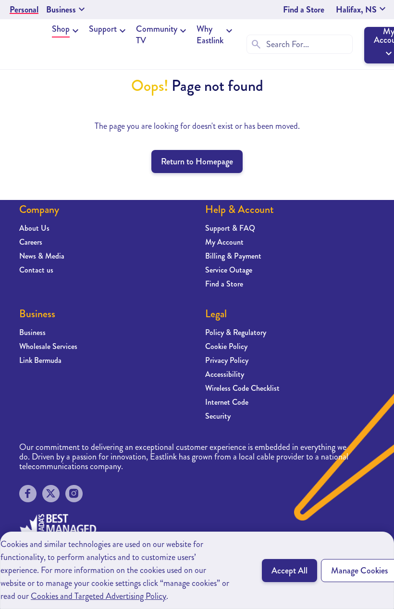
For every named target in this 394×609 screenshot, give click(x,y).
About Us (34, 228)
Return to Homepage (197, 161)
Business (32, 332)
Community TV (156, 34)
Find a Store (303, 9)
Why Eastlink (210, 34)
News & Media (41, 255)
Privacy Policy (226, 360)
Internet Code (226, 402)
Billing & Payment (233, 255)
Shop (61, 29)
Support (103, 29)
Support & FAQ (230, 228)
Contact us (36, 269)
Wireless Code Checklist (242, 388)
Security (218, 416)
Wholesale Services (48, 346)
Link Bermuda (40, 360)
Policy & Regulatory (235, 332)
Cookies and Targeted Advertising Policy (98, 596)
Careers (30, 242)
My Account (224, 242)
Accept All (289, 570)
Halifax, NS (362, 9)
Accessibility (224, 374)
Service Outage (228, 269)
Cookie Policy (226, 346)
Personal (24, 9)
